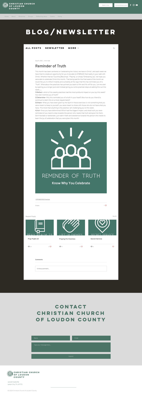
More (72, 48)
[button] (114, 48)
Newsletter (54, 48)
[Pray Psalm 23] (40, 227)
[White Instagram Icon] (133, 5)
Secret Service (96, 239)
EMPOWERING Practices (43, 199)
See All (114, 216)
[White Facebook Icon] (130, 5)
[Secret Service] (102, 227)
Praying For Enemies (67, 239)
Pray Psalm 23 (33, 239)
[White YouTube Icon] (137, 5)
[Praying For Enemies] (71, 227)
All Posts (33, 48)
